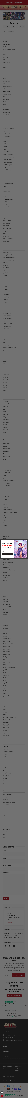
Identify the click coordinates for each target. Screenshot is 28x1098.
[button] (1, 1092)
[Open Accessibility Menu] (1, 1096)
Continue (7, 553)
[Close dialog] (26, 541)
